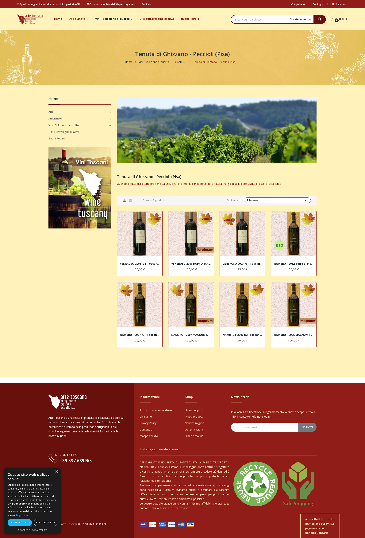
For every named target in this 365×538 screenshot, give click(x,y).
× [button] (56, 471)
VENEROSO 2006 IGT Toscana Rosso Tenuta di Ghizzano (139, 263)
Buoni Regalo (56, 138)
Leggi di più (22, 515)
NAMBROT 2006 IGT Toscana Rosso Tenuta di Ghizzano (242, 335)
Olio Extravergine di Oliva (63, 132)
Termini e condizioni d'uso (156, 410)
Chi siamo (146, 416)
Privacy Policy (148, 423)
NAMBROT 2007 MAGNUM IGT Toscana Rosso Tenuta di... (191, 335)
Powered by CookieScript (32, 530)
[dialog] (32, 501)
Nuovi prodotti (194, 416)
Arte (51, 112)
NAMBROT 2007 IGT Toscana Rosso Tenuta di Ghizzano (139, 335)
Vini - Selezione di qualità (63, 125)
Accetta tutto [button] (20, 522)
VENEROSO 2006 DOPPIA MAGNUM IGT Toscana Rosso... (191, 263)
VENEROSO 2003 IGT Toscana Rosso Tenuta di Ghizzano (242, 263)
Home (53, 99)
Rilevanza (277, 200)
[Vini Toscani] (79, 187)
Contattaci (146, 429)
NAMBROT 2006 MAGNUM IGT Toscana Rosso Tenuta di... (293, 335)
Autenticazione (194, 429)
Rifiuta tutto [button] (45, 522)
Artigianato (55, 118)
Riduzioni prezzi (194, 410)
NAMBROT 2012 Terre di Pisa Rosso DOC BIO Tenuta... (293, 263)
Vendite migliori (194, 423)
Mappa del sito (149, 436)
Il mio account (194, 436)
